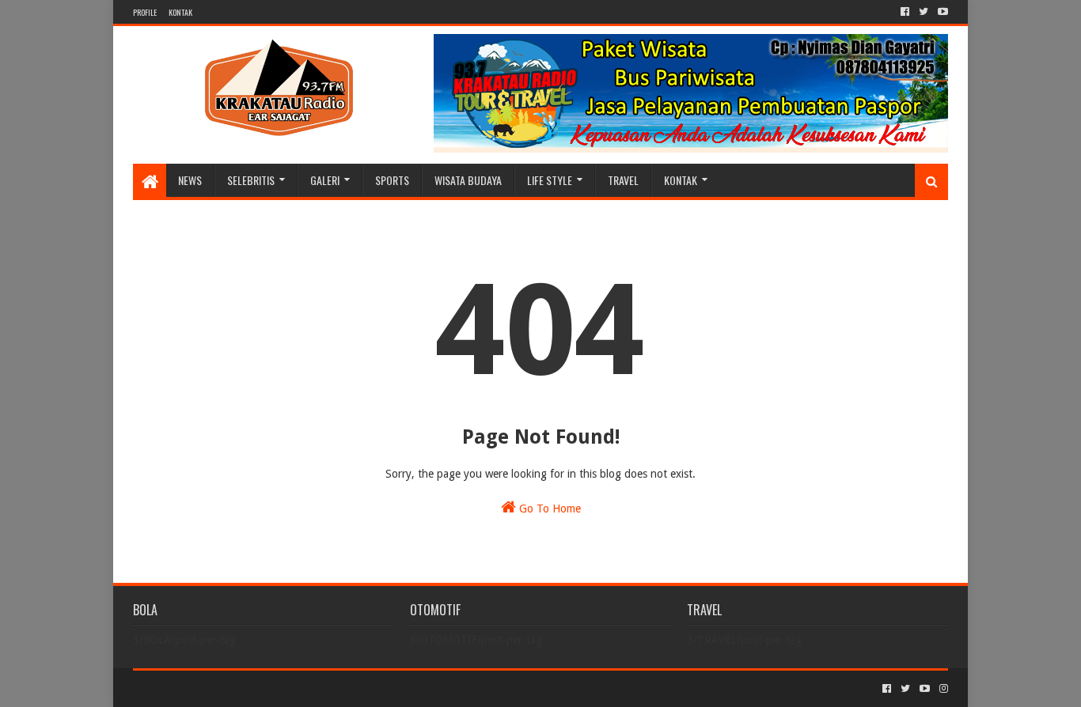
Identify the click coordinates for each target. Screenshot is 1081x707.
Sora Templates (220, 688)
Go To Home (548, 508)
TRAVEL (623, 180)
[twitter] (923, 12)
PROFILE (145, 12)
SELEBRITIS (251, 180)
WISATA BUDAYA (468, 180)
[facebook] (904, 12)
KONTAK (180, 12)
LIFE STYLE (549, 180)
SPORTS (392, 180)
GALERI (324, 180)
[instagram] (942, 689)
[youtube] (941, 12)
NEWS (190, 180)
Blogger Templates (311, 688)
